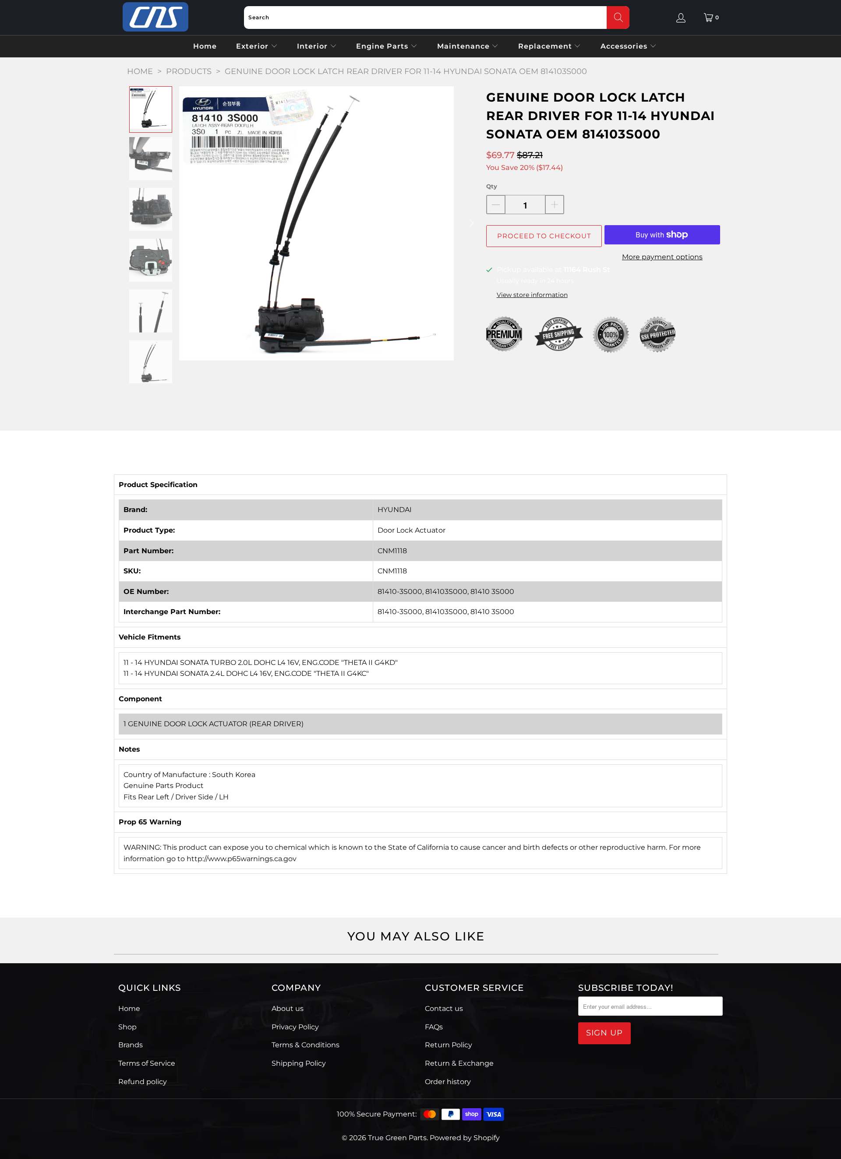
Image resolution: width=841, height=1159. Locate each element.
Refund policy (142, 1082)
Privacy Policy (295, 1027)
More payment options (662, 257)
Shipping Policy (299, 1063)
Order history (448, 1082)
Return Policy (448, 1045)
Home (205, 46)
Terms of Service (146, 1063)
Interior (313, 46)
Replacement (546, 46)
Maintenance (464, 46)
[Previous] (186, 223)
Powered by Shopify (465, 1138)
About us (288, 1008)
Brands (130, 1045)
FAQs (434, 1027)
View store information (532, 294)
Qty (491, 186)
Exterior (253, 46)
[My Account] (681, 17)
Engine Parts (383, 46)
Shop (127, 1027)
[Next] (471, 223)
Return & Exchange (459, 1063)
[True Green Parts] (155, 17)
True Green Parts (397, 1138)
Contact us (444, 1008)
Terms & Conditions (305, 1045)
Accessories (625, 46)
